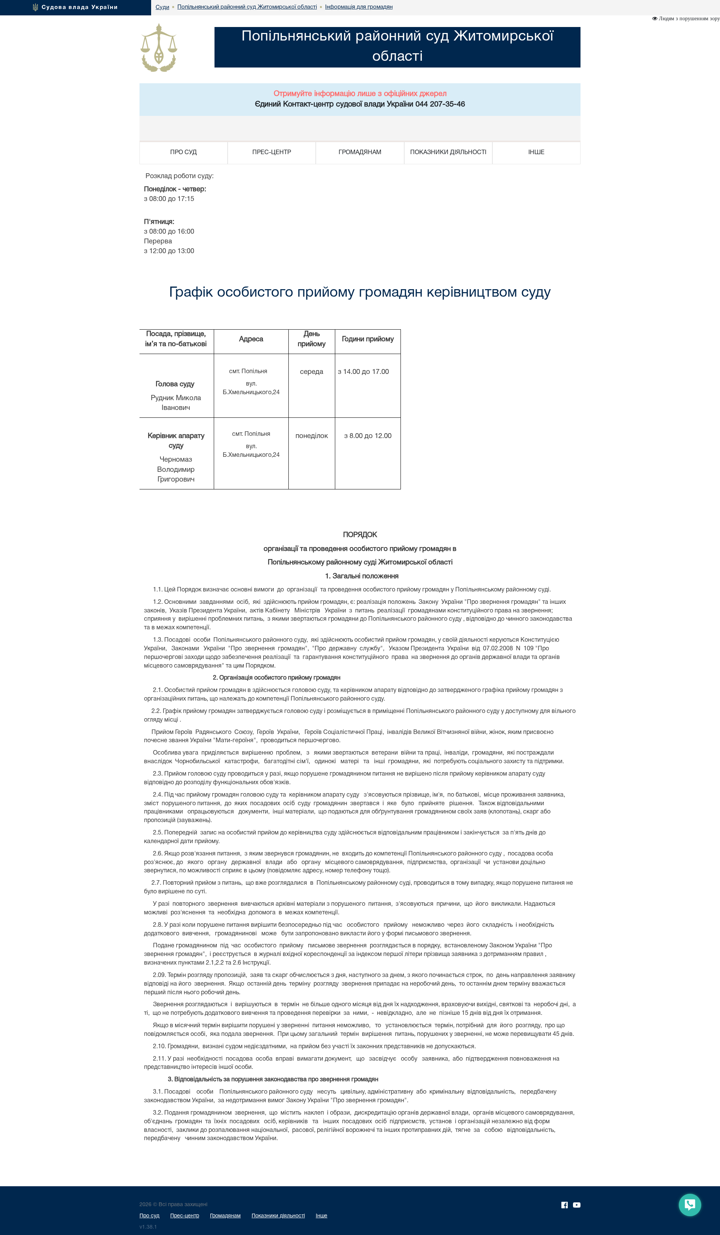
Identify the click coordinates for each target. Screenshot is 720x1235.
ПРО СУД (183, 152)
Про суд (149, 1216)
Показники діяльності (278, 1216)
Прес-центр (184, 1216)
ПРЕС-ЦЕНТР (271, 152)
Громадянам (225, 1216)
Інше (321, 1216)
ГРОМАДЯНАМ (360, 152)
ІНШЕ (536, 152)
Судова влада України (80, 7)
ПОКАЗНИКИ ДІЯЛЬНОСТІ (448, 152)
